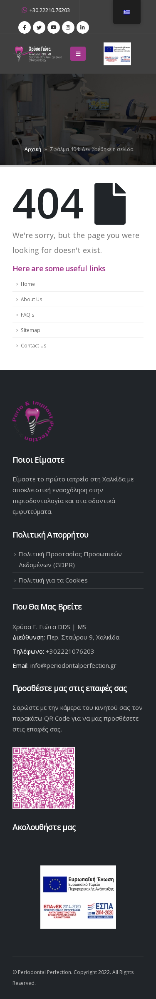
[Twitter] (39, 27)
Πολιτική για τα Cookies (53, 580)
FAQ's (28, 314)
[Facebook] (24, 27)
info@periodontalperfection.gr (73, 665)
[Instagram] (68, 27)
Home (28, 283)
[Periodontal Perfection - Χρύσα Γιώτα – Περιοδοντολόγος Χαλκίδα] (38, 54)
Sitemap (30, 330)
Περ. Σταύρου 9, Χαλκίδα (83, 637)
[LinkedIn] (83, 27)
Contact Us (34, 345)
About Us (31, 299)
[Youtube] (53, 27)
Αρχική (33, 149)
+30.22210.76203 (50, 10)
